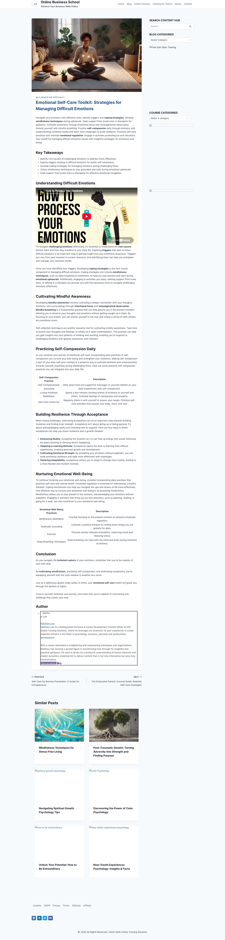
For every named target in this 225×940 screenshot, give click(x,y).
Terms (66, 905)
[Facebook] (50, 918)
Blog (129, 4)
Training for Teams (162, 4)
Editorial (76, 905)
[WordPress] (39, 918)
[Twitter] (45, 918)
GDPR (47, 905)
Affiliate (87, 905)
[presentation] (59, 725)
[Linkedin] (34, 918)
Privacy (56, 905)
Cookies (37, 905)
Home (121, 4)
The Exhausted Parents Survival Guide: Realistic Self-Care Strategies (116, 681)
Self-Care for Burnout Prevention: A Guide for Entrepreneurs (55, 681)
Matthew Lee (47, 623)
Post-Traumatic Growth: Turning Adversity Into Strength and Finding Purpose (113, 751)
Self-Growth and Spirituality (50, 97)
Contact (188, 4)
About (178, 4)
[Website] (57, 663)
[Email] (60, 663)
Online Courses (142, 4)
